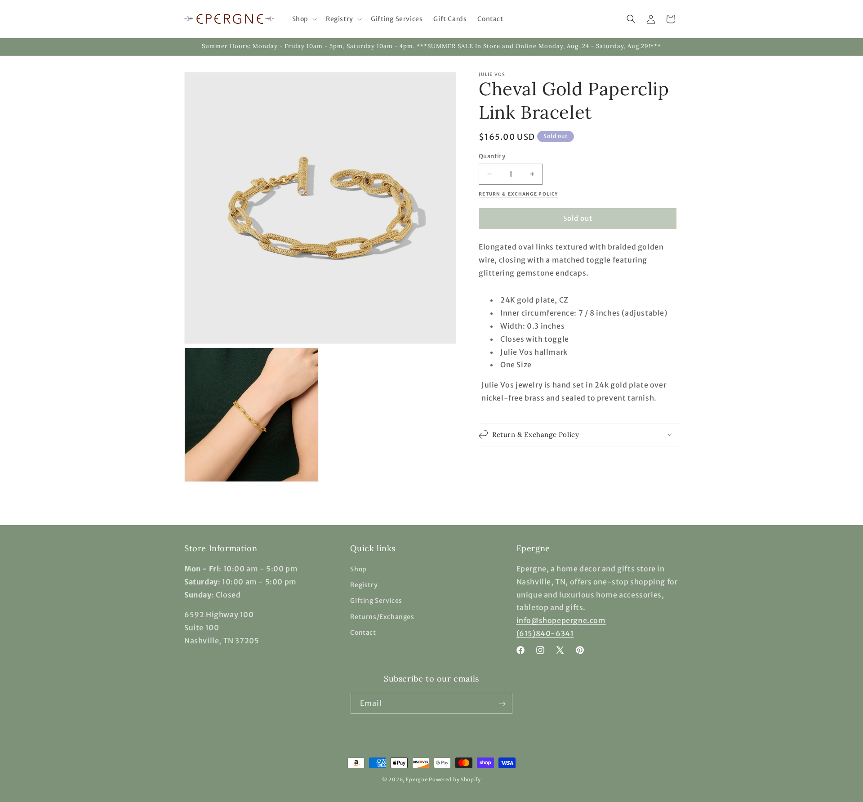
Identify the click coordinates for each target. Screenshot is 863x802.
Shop (358, 569)
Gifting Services (376, 601)
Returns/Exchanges (382, 617)
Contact (363, 632)
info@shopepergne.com (561, 620)
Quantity (492, 156)
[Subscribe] (502, 703)
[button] (303, 18)
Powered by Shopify (455, 779)
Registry (364, 585)
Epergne (417, 779)
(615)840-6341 (545, 633)
